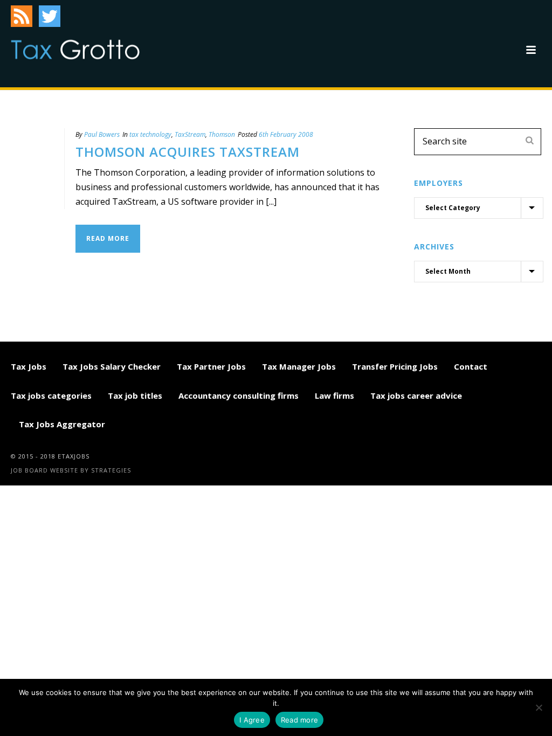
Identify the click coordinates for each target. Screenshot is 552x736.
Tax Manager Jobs (299, 366)
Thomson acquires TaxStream (187, 152)
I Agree (252, 720)
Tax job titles (135, 395)
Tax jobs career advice (416, 395)
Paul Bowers (102, 134)
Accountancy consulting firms (238, 395)
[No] (538, 707)
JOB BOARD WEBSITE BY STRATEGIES (71, 470)
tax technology (150, 134)
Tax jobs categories (51, 395)
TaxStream (190, 134)
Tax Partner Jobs (211, 366)
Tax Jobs (28, 366)
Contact (470, 366)
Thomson (222, 134)
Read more (299, 720)
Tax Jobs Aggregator (62, 424)
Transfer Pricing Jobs (395, 366)
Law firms (334, 395)
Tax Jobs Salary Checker (112, 366)
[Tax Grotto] (75, 49)
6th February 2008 (286, 134)
